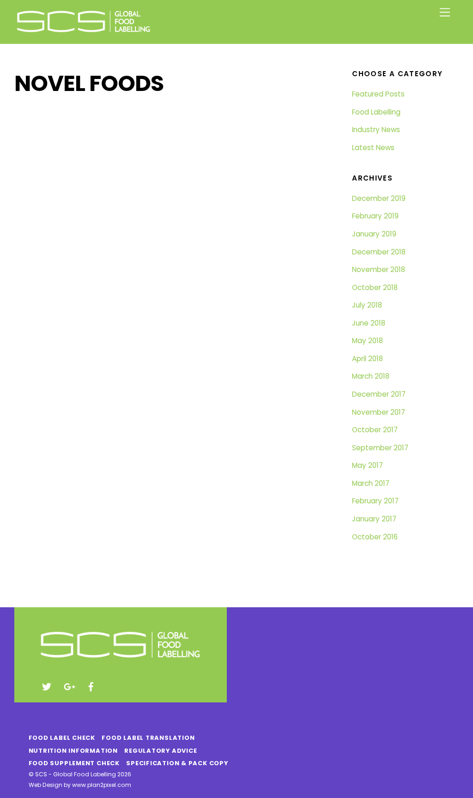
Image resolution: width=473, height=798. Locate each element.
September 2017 (380, 448)
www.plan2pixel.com (101, 785)
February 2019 (375, 216)
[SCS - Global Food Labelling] (83, 32)
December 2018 (379, 252)
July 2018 (367, 305)
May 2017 (367, 465)
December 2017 (379, 394)
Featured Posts (378, 94)
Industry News (376, 129)
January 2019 (374, 234)
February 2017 (375, 501)
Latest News (373, 147)
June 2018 (368, 323)
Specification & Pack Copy (177, 763)
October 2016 (375, 537)
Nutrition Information (73, 750)
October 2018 (375, 287)
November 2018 (378, 269)
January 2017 (374, 519)
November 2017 (378, 412)
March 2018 (370, 376)
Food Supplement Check (74, 763)
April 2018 (367, 358)
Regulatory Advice (160, 750)
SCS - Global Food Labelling (75, 774)
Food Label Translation (148, 737)
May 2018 (367, 340)
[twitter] (46, 686)
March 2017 (370, 483)
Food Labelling (376, 112)
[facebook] (91, 686)
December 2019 (379, 198)
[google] (69, 686)
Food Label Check (62, 737)
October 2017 (375, 430)
